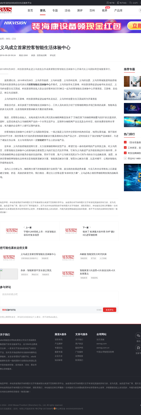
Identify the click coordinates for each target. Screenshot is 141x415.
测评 (80, 10)
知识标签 (59, 360)
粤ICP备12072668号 (44, 408)
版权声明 (79, 347)
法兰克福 (100, 339)
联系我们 (79, 360)
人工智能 (103, 258)
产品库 (118, 10)
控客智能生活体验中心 (29, 258)
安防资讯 (59, 339)
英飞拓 (93, 258)
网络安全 (35, 274)
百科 (92, 10)
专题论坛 (59, 347)
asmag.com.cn (103, 347)
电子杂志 (123, 3)
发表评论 (109, 309)
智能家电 (94, 277)
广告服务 (79, 351)
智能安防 (84, 258)
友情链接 (79, 355)
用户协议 (79, 343)
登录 (4, 309)
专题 (55, 10)
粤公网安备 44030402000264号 (69, 408)
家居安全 (24, 274)
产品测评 (59, 343)
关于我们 (79, 339)
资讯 (42, 10)
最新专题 (59, 351)
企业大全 (59, 355)
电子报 (111, 3)
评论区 (53, 55)
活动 (67, 10)
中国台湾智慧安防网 (105, 351)
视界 (104, 10)
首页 (30, 10)
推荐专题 (129, 69)
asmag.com (102, 343)
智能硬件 (41, 140)
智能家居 (45, 258)
